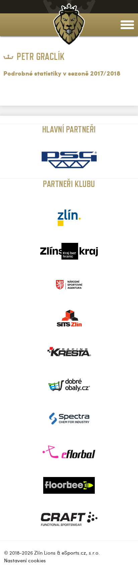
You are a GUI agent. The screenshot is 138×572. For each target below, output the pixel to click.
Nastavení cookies (25, 560)
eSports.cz (74, 552)
